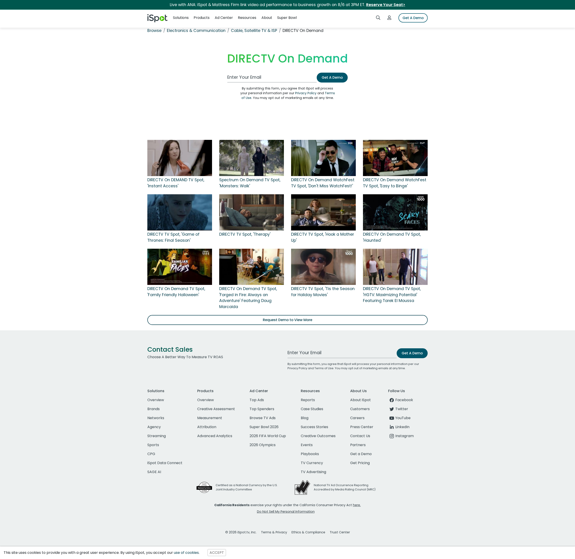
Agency (154, 426)
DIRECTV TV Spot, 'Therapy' (244, 234)
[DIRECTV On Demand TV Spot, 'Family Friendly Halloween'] (179, 266)
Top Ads (257, 399)
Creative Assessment (216, 408)
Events (307, 444)
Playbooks (310, 453)
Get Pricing (360, 462)
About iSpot (360, 399)
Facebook (404, 399)
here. (357, 505)
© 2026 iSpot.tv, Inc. (241, 532)
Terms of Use (324, 368)
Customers (360, 408)
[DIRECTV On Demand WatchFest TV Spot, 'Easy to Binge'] (395, 158)
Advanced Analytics (214, 435)
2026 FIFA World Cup (268, 435)
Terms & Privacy (274, 532)
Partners (358, 444)
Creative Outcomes (318, 435)
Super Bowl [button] (287, 17)
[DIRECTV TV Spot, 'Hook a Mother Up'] (323, 212)
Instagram (404, 435)
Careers (357, 417)
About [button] (266, 17)
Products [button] (202, 17)
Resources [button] (247, 17)
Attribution (206, 426)
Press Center (361, 426)
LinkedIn (402, 426)
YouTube (403, 417)
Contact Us (360, 435)
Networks (155, 417)
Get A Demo (413, 17)
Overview (155, 399)
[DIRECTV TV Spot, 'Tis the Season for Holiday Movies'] (323, 266)
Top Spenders (262, 408)
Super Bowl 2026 (264, 426)
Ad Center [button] (224, 17)
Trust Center (340, 532)
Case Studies (312, 408)
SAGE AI (154, 471)
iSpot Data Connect (164, 462)
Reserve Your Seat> (385, 4)
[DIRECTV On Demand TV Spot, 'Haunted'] (395, 212)
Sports (153, 444)
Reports (308, 399)
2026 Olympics (263, 444)
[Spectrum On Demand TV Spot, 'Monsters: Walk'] (251, 158)
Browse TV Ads (263, 417)
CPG (151, 453)
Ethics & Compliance (308, 532)
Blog (304, 417)
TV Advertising (313, 471)
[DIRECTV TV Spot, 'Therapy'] (251, 212)
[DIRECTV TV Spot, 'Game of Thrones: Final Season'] (179, 212)
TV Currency (312, 462)
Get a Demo (361, 453)
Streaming (156, 435)
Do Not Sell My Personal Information (286, 511)
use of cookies (186, 552)
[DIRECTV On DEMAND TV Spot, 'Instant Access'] (179, 158)
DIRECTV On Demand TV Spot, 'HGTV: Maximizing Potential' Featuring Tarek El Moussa (392, 294)
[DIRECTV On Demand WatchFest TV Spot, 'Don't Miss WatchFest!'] (323, 158)
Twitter (401, 408)
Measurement (209, 417)
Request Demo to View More (287, 319)
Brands (153, 408)
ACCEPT (217, 552)
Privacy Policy (305, 93)
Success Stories (314, 426)
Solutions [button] (181, 17)
